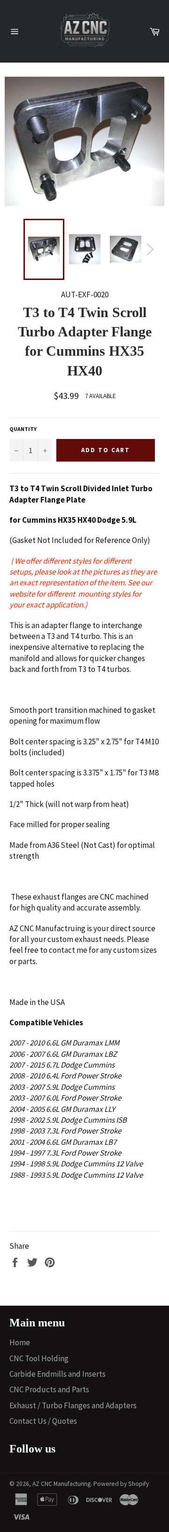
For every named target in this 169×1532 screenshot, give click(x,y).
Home (19, 1342)
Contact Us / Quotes (43, 1421)
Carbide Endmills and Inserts (57, 1374)
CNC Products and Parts (49, 1389)
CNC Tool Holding (39, 1358)
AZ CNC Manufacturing (61, 1484)
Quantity (23, 428)
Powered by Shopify (121, 1484)
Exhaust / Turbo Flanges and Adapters (73, 1405)
